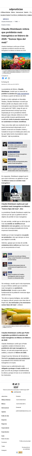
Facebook (4, 442)
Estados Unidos (5, 25)
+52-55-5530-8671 (21, 403)
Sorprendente (5, 428)
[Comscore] (16, 391)
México (13, 12)
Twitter (3, 446)
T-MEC (16, 21)
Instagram (4, 450)
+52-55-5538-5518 (21, 399)
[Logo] (16, 9)
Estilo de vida (5, 415)
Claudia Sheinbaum (6, 21)
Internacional (19, 12)
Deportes (4, 420)
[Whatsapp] (8, 78)
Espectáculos (5, 432)
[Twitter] (5, 78)
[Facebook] (2, 78)
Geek (2, 436)
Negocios (4, 424)
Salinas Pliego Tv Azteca (9, 15)
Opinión (26, 12)
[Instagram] (18, 384)
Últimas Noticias (6, 12)
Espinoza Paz (22, 15)
